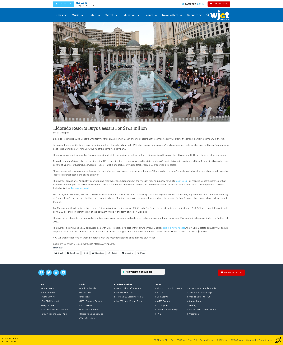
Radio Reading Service (91, 314)
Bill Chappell (62, 132)
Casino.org (181, 181)
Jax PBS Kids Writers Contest (130, 301)
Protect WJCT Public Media (202, 310)
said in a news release (174, 228)
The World (81, 3)
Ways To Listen (87, 318)
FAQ (159, 314)
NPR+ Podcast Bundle (91, 301)
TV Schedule (48, 292)
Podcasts (85, 297)
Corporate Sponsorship (200, 292)
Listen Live (85, 292)
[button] (207, 15)
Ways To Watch (49, 305)
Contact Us (162, 297)
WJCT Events (163, 301)
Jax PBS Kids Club (124, 292)
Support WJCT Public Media (202, 288)
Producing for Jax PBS (199, 297)
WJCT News (86, 305)
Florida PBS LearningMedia (129, 297)
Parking (192, 305)
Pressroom (194, 314)
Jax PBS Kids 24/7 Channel (55, 310)
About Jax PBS (49, 288)
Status (160, 292)
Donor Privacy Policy (167, 310)
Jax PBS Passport (50, 301)
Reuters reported (80, 188)
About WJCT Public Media (169, 288)
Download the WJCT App (54, 314)
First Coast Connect (90, 310)
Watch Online (49, 297)
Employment (163, 305)
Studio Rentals (196, 301)
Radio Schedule (88, 288)
